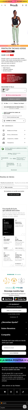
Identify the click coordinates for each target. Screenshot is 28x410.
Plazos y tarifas (6, 248)
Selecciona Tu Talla (7, 87)
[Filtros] (1, 187)
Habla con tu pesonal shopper (14, 310)
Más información (14, 169)
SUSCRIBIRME (14, 353)
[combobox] (14, 90)
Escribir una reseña (14, 194)
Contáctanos (13, 317)
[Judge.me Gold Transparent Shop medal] (6, 281)
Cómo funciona (19, 248)
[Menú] (2, 5)
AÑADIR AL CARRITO (14, 99)
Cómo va (6, 232)
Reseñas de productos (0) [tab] (7, 182)
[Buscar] (5, 5)
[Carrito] (26, 5)
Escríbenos (18, 263)
